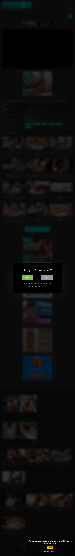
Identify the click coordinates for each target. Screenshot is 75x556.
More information (50, 551)
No (47, 277)
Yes (27, 277)
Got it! (50, 547)
